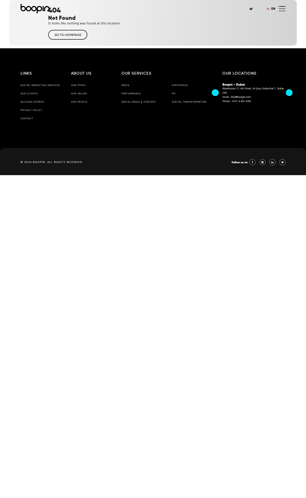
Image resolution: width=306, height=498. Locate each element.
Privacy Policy (31, 110)
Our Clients (29, 93)
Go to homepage (67, 35)
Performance (131, 93)
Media (125, 85)
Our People (79, 101)
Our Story (78, 85)
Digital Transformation (189, 101)
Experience (180, 85)
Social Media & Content (138, 101)
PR (173, 93)
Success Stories (32, 101)
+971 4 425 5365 (241, 101)
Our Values (79, 93)
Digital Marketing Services (40, 85)
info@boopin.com (241, 97)
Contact (27, 118)
